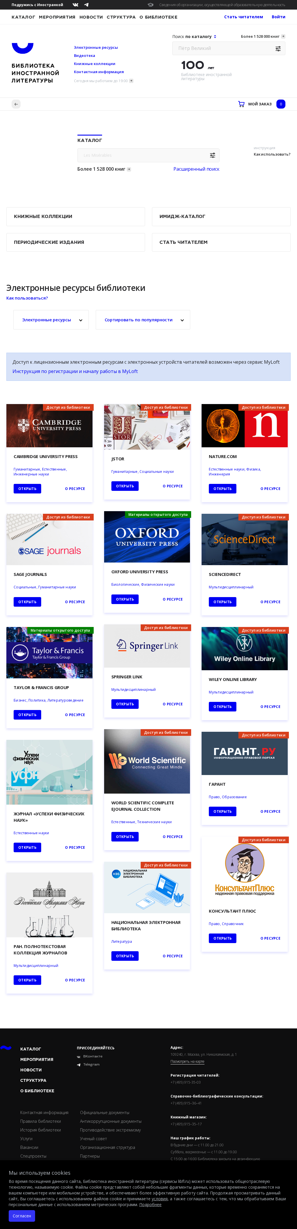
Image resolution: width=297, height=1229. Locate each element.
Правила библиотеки (40, 1121)
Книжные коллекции (94, 63)
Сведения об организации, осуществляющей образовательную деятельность (222, 4)
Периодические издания (49, 242)
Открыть (125, 956)
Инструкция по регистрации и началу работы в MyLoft (75, 371)
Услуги (26, 1138)
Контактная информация (99, 71)
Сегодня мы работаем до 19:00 (101, 80)
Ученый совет (93, 1138)
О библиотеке (159, 17)
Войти (278, 16)
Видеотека (84, 55)
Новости (91, 17)
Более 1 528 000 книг (260, 36)
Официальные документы (104, 1112)
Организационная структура (107, 1147)
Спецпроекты (33, 1156)
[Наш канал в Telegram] (86, 5)
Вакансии (29, 1147)
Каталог (23, 17)
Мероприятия (57, 17)
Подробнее (150, 1204)
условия (160, 1198)
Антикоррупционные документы (111, 1121)
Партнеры (90, 1156)
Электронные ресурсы (96, 47)
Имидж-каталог (182, 216)
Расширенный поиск (196, 169)
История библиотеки (40, 1130)
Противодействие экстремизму (110, 1130)
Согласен (22, 1216)
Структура (121, 17)
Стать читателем (184, 242)
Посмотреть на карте (187, 1061)
